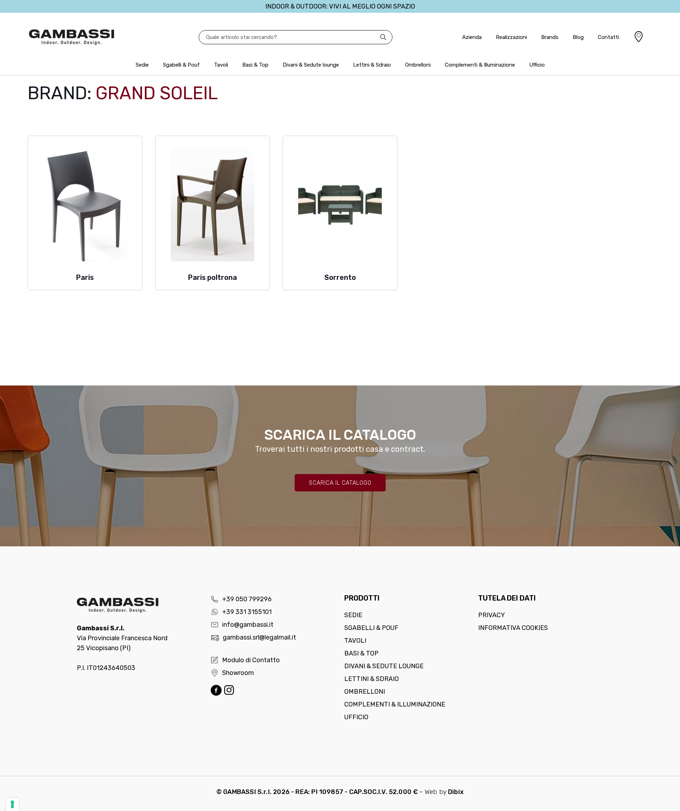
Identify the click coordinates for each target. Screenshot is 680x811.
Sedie (353, 615)
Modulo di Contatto (251, 660)
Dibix (456, 792)
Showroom (238, 673)
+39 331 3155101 (247, 612)
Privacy (491, 615)
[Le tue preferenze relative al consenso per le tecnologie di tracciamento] (12, 804)
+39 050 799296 (247, 599)
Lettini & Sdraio (371, 679)
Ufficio (356, 717)
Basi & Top (361, 653)
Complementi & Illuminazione (394, 704)
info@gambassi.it (247, 625)
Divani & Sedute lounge (384, 666)
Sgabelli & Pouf (371, 628)
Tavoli (355, 640)
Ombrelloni (364, 691)
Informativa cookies (513, 628)
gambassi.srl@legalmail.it (259, 637)
